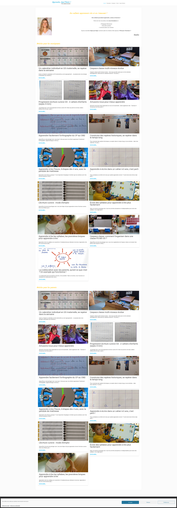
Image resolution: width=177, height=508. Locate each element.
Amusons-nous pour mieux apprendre (107, 102)
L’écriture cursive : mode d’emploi (54, 202)
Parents (117, 3)
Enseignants (114, 3)
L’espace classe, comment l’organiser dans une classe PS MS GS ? (111, 237)
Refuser (148, 502)
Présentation (109, 3)
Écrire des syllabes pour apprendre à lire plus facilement (110, 203)
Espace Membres (122, 3)
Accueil (104, 3)
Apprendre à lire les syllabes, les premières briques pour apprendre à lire (62, 237)
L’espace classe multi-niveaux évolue (107, 68)
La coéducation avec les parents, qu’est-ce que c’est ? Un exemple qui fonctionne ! (63, 271)
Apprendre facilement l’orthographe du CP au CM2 (62, 135)
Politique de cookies (5, 505)
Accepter (130, 502)
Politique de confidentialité (15, 505)
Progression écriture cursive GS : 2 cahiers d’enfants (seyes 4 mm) (63, 103)
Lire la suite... (42, 77)
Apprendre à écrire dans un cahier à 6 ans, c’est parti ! (114, 170)
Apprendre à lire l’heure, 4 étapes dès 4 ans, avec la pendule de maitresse (62, 170)
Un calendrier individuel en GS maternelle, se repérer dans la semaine (63, 69)
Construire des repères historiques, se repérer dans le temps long (113, 136)
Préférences (166, 502)
